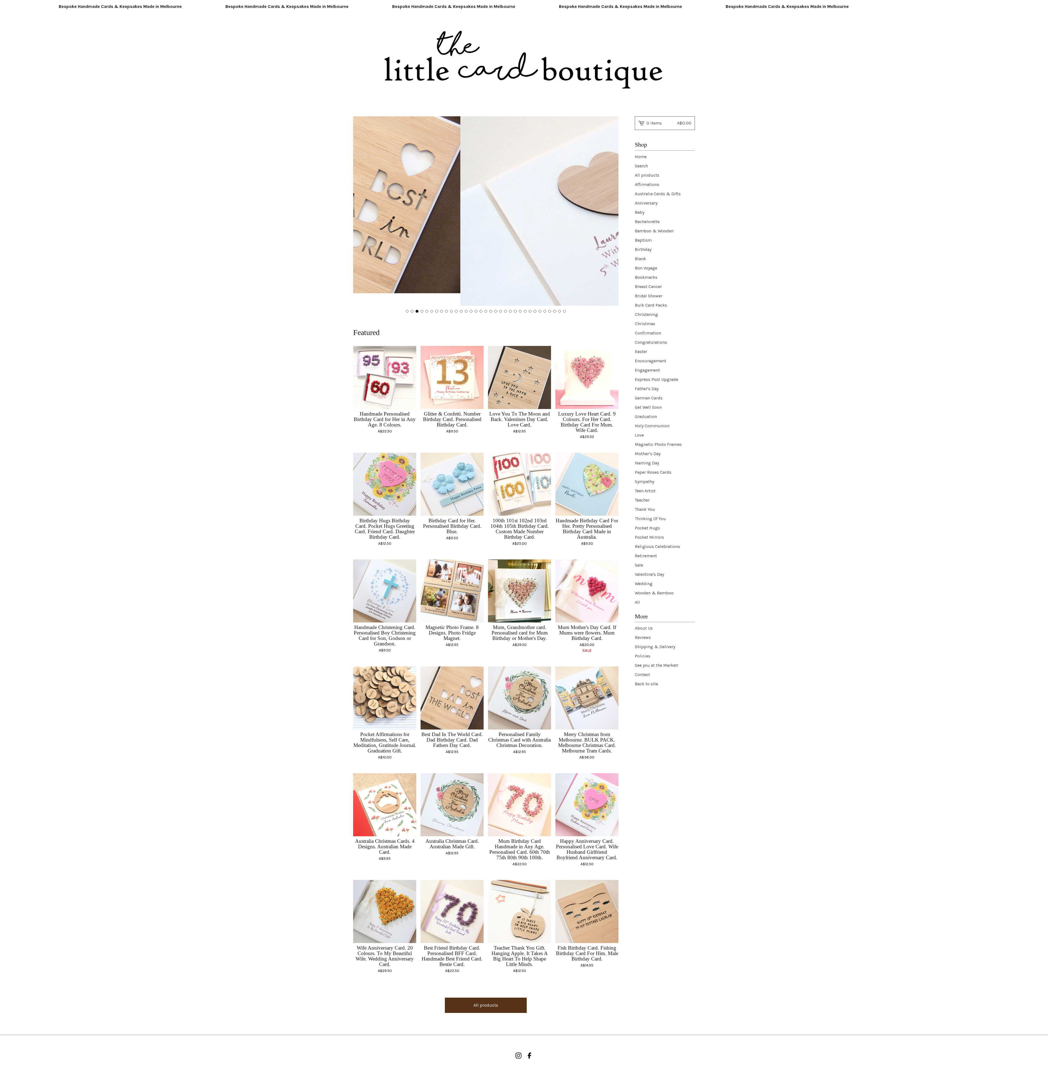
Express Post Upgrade (656, 379)
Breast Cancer (648, 286)
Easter (641, 351)
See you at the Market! (656, 665)
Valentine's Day (649, 574)
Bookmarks (646, 277)
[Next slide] (610, 211)
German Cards (649, 398)
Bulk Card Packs (651, 305)
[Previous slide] (360, 211)
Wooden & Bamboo (654, 592)
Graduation (646, 416)
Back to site (646, 683)
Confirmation (648, 333)
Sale (639, 565)
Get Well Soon (648, 407)
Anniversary (646, 203)
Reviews (643, 637)
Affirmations (647, 184)
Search (641, 165)
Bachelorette (647, 221)
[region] (524, 6)
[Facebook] (529, 1055)
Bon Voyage (646, 268)
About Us (644, 628)
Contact (642, 674)
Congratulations (651, 342)
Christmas (645, 323)
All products (486, 1005)
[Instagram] (518, 1055)
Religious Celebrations (657, 546)
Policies (642, 656)
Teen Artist (645, 490)
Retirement (646, 555)
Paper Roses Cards (653, 472)
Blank (640, 258)
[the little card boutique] (524, 60)
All (637, 602)
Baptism (643, 240)
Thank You (645, 509)
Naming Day (647, 463)
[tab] (407, 311)
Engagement (647, 370)
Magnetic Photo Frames (658, 444)
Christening (646, 314)
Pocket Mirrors (649, 537)
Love (639, 435)
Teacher (642, 500)
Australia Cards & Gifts (658, 193)
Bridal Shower (648, 295)
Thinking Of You (650, 518)
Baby (639, 212)
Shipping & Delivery (655, 646)
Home (641, 156)
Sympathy (644, 481)
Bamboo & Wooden (654, 230)
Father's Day (647, 388)
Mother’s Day (647, 453)
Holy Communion (652, 425)
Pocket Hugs (647, 527)
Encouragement (650, 360)
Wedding (644, 583)
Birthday (643, 249)
